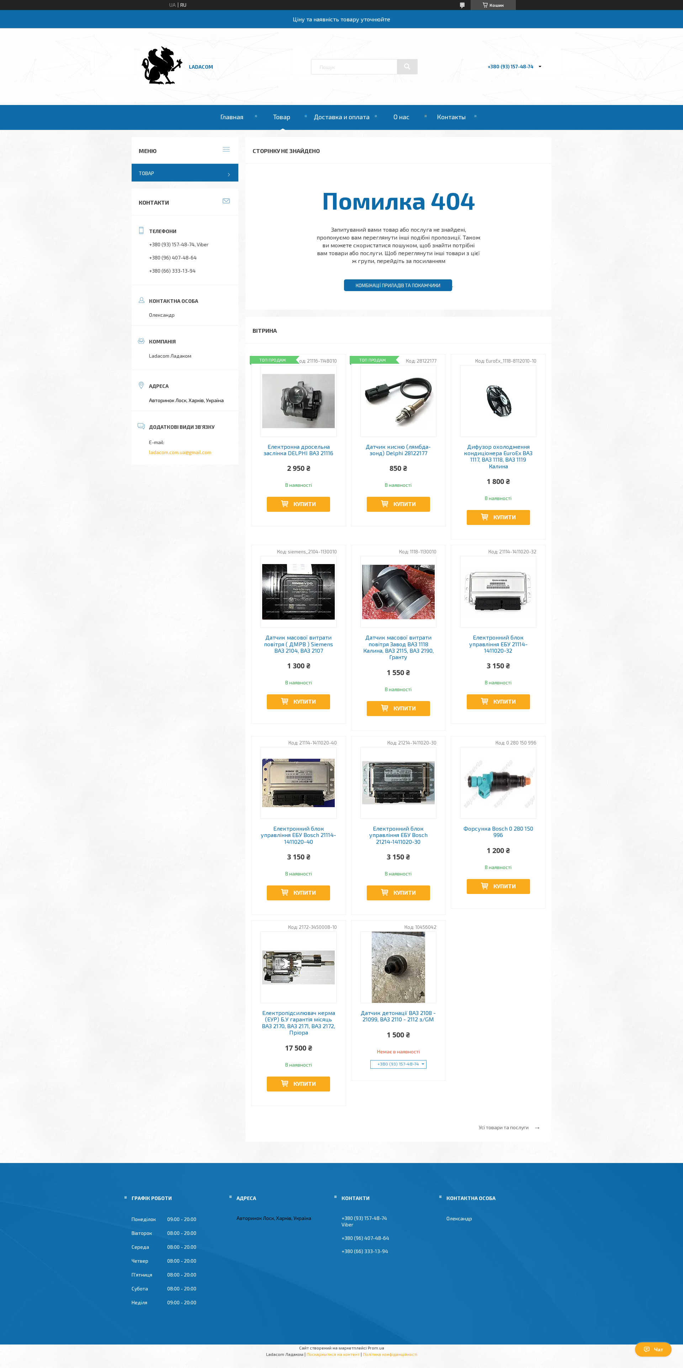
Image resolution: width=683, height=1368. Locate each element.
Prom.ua (376, 1347)
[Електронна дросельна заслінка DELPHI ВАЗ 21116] (298, 401)
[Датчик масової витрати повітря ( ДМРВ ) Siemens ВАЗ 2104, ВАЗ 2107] (298, 592)
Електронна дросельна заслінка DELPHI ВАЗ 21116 (298, 449)
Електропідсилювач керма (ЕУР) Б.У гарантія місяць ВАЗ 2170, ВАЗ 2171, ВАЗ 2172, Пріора (298, 1023)
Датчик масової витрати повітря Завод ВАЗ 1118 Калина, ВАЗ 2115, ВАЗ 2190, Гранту (398, 647)
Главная (231, 117)
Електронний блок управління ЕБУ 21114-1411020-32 (498, 644)
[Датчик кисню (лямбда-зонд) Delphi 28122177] (398, 401)
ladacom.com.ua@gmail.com (180, 452)
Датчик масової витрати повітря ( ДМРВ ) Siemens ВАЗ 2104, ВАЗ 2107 (298, 644)
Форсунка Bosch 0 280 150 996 (498, 831)
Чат (658, 1349)
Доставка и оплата (342, 117)
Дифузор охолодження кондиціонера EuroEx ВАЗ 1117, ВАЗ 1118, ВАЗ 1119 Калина (498, 456)
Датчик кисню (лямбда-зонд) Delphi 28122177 (398, 449)
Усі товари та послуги (504, 1127)
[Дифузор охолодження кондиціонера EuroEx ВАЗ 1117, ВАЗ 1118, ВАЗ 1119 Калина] (498, 401)
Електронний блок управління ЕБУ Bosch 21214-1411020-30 (398, 835)
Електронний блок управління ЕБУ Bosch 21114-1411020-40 (298, 835)
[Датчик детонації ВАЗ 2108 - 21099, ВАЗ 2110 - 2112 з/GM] (398, 967)
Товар (281, 117)
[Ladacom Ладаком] (161, 86)
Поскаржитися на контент (333, 1354)
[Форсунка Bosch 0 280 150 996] (498, 783)
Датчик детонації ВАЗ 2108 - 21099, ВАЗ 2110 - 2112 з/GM (398, 1016)
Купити (304, 503)
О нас (401, 117)
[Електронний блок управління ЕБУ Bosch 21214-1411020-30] (398, 783)
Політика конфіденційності (390, 1354)
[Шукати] (407, 66)
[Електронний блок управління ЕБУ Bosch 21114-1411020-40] (298, 783)
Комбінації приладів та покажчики (398, 285)
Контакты (451, 117)
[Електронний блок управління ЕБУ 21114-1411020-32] (498, 592)
